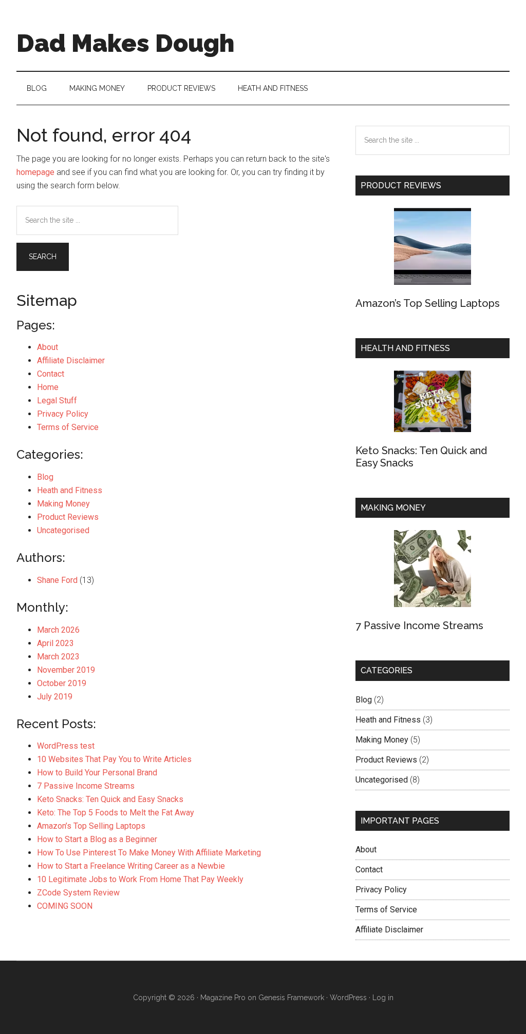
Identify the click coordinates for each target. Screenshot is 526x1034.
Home (48, 387)
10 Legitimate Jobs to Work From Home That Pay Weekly (140, 879)
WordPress (348, 997)
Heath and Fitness (69, 490)
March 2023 (58, 656)
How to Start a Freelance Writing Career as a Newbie (131, 866)
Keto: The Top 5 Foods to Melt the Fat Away (115, 812)
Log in (382, 997)
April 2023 (55, 643)
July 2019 (54, 696)
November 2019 (66, 670)
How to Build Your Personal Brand (97, 772)
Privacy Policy (62, 414)
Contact (50, 374)
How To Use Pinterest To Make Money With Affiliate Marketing (149, 852)
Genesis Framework (291, 997)
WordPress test (66, 746)
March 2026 (58, 630)
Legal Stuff (57, 400)
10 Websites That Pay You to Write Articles (114, 759)
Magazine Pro (223, 997)
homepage (35, 172)
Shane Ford (57, 580)
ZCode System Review (78, 893)
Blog (45, 477)
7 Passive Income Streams (86, 786)
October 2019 (61, 683)
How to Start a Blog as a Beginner (97, 839)
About (47, 347)
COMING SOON (64, 906)
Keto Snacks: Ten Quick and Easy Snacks (110, 799)
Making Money (63, 504)
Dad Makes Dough (125, 43)
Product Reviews (68, 517)
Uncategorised (63, 530)
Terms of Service (68, 427)
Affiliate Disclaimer (71, 360)
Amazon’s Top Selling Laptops (91, 826)
